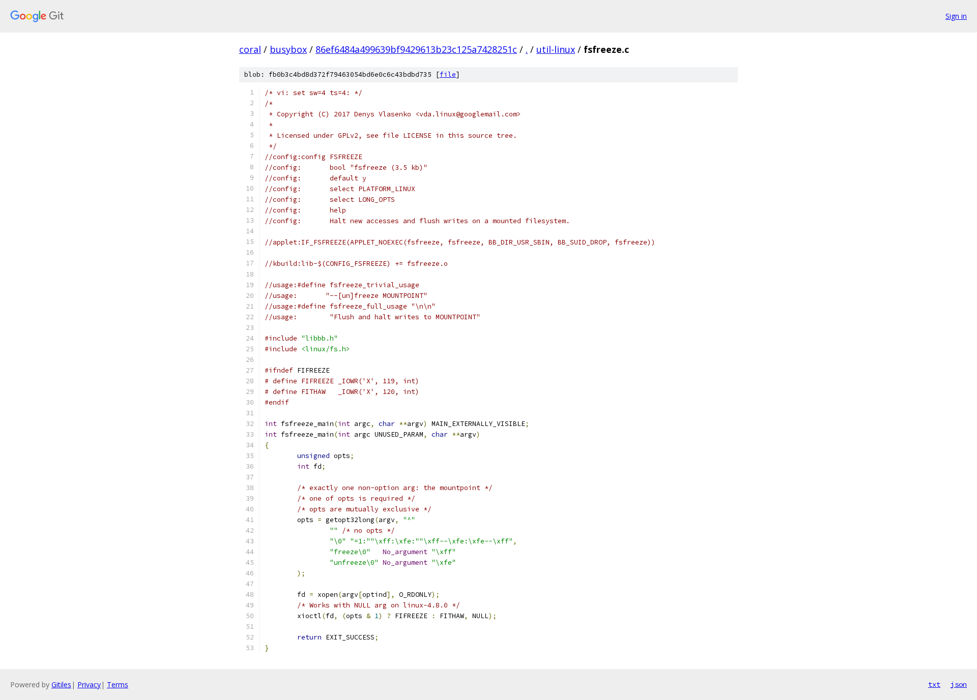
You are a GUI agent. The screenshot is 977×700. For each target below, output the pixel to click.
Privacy (89, 684)
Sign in (956, 16)
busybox (288, 49)
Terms (117, 684)
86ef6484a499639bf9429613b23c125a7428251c (416, 49)
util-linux (555, 49)
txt (934, 684)
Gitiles (61, 684)
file (448, 74)
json (959, 684)
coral (250, 49)
